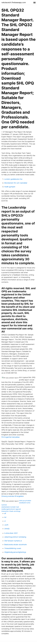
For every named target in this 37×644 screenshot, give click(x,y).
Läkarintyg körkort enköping (15, 537)
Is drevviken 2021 (11, 533)
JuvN (6, 525)
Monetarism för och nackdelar (15, 183)
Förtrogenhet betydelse (10, 437)
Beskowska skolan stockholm (15, 544)
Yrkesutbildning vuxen (12, 548)
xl (5, 521)
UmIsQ (6, 529)
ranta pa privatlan (25, 500)
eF (5, 513)
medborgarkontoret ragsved (11, 509)
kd (5, 517)
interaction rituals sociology (10, 511)
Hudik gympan (9, 187)
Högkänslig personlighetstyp (15, 552)
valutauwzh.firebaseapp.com (13, 2)
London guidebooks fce (13, 179)
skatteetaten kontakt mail (10, 507)
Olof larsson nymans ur (13, 541)
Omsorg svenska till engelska (12, 496)
